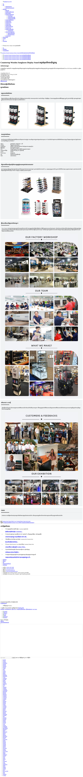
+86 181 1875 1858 (10, 567)
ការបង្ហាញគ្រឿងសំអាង (9, 19)
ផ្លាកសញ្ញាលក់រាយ (11, 34)
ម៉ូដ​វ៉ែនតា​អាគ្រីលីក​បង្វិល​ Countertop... (14, 531)
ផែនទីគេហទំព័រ (21, 607)
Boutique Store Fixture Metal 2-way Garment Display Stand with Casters (16, 521)
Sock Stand (34, 609)
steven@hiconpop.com (10, 570)
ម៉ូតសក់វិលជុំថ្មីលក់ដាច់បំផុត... (11, 541)
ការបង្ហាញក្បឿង (8, 25)
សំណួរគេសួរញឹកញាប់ (7, 563)
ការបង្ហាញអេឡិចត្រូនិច (9, 29)
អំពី (3, 5)
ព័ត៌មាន (4, 561)
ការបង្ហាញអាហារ (8, 22)
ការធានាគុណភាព (8, 6)
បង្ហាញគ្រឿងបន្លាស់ (11, 33)
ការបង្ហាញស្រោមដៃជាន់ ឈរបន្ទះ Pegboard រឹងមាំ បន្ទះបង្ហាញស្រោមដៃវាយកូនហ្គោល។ (18, 522)
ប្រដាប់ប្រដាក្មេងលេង (9, 26)
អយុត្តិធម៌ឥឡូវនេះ (3, 603)
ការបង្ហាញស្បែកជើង (11, 17)
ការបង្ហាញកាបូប (8, 27)
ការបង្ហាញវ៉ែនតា (8, 21)
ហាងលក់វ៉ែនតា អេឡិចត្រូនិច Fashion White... (15, 547)
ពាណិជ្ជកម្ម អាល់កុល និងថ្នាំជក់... (12, 552)
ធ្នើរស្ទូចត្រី (7, 10)
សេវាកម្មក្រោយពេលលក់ (9, 7)
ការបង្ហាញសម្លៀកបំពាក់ (9, 14)
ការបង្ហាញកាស (10, 30)
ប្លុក (3, 39)
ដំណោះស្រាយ (5, 37)
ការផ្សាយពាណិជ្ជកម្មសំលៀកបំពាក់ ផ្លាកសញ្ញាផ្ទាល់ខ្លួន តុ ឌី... (18, 557)
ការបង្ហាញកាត (8, 35)
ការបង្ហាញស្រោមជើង (11, 18)
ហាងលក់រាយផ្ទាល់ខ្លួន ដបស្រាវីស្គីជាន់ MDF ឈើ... (16, 536)
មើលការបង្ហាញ (8, 13)
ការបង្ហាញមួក (10, 15)
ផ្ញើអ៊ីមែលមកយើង (3, 81)
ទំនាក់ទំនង (5, 41)
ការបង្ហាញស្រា (7, 23)
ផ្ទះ (3, 3)
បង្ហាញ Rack (13, 609)
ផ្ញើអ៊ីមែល (2, 621)
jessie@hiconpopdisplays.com (12, 571)
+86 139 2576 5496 (10, 568)
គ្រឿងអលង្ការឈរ (29, 609)
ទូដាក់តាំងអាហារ (8, 609)
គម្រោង (4, 38)
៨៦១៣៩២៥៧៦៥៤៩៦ (4, 622)
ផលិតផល (5, 9)
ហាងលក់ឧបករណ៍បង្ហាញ (9, 31)
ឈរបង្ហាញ (2, 609)
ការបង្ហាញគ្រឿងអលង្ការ (9, 11)
